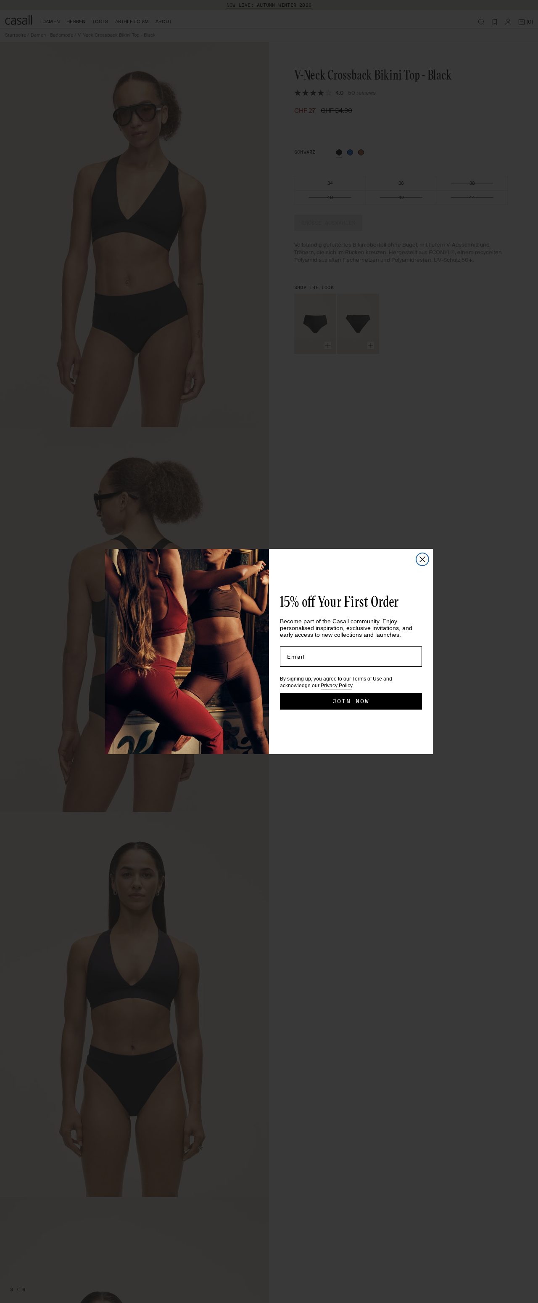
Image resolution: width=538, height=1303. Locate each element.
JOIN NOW (350, 701)
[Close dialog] (422, 559)
